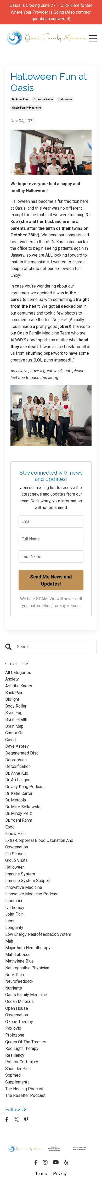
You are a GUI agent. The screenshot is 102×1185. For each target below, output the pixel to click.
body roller (15, 706)
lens (9, 920)
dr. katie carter (18, 793)
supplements (17, 1082)
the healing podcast (24, 1088)
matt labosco (18, 954)
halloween (65, 99)
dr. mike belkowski (22, 806)
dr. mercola (15, 800)
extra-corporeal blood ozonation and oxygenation (39, 844)
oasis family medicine (26, 107)
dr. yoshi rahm (43, 99)
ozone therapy (19, 1021)
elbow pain (15, 833)
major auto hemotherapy (27, 947)
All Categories (18, 672)
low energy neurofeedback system (38, 934)
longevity (14, 927)
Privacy (60, 1173)
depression (16, 759)
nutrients (13, 988)
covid (10, 739)
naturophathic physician (27, 967)
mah (9, 941)
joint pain (14, 914)
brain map (14, 726)
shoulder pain (18, 1068)
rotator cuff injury (21, 1061)
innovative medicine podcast (32, 893)
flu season (15, 853)
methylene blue (19, 961)
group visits (16, 860)
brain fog (13, 712)
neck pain (14, 974)
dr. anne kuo (20, 99)
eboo (10, 827)
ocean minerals (19, 1001)
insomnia (13, 900)
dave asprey (17, 746)
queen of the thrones (25, 1041)
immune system (20, 874)
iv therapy (14, 907)
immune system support (27, 880)
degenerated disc (21, 753)
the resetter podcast (25, 1095)
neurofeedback (19, 981)
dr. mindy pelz (18, 813)
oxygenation (16, 1014)
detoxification (18, 766)
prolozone (14, 1035)
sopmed (13, 1075)
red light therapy (21, 1048)
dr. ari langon (17, 779)
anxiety (12, 679)
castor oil (14, 732)
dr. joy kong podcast (25, 786)
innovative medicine (23, 887)
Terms (41, 1173)
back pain (14, 692)
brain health (16, 719)
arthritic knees (18, 685)
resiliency (14, 1055)
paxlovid (13, 1028)
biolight (12, 699)
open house (16, 1008)
